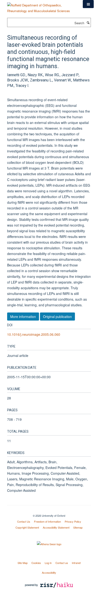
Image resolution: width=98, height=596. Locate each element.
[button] (88, 4)
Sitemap (78, 527)
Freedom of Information (47, 521)
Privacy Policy (73, 521)
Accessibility (49, 572)
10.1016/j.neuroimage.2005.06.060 (33, 334)
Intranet (76, 563)
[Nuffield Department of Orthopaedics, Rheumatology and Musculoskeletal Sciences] (41, 6)
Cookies (36, 563)
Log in (48, 563)
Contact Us (23, 521)
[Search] (88, 22)
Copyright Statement (27, 527)
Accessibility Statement (56, 527)
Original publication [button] (57, 316)
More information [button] (23, 316)
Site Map (23, 563)
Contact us (61, 563)
